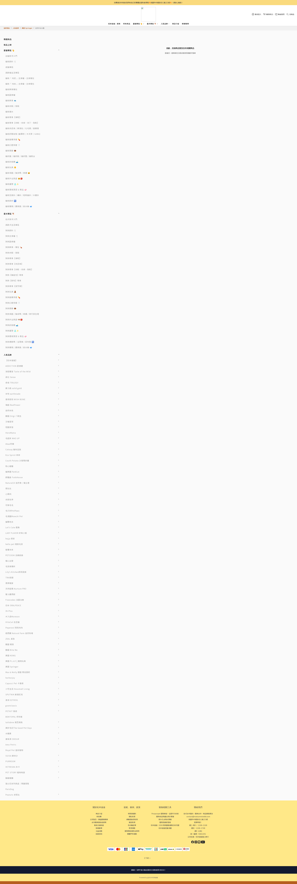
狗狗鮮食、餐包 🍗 (13, 247)
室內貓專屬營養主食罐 (72, 506)
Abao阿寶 (9, 443)
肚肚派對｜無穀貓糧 (71, 445)
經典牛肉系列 (68, 634)
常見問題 (132, 828)
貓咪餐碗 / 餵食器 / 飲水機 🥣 (18, 206)
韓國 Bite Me (11, 649)
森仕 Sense (10, 377)
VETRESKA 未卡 (12, 766)
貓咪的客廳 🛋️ (11, 161)
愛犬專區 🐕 (151, 24)
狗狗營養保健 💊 (12, 297)
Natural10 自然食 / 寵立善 (17, 482)
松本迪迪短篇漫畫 (165, 828)
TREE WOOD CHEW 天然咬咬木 (73, 363)
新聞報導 (185, 24)
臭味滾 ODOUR (12, 739)
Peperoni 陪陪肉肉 (14, 627)
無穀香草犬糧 (68, 400)
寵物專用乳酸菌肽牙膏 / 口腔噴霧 (73, 608)
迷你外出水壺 (39, 28)
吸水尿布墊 (67, 773)
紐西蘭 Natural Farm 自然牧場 (19, 633)
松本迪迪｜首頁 (114, 24)
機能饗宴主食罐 (69, 556)
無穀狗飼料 (67, 372)
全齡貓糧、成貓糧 (70, 389)
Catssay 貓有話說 (13, 449)
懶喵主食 (66, 461)
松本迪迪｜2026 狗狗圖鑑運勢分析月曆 (165, 825)
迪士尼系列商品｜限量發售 (17, 783)
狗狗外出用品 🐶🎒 (14, 319)
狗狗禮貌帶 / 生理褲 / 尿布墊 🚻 (19, 341)
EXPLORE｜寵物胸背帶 (73, 695)
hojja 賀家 (10, 538)
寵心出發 (9, 560)
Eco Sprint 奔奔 (12, 455)
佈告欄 (99, 816)
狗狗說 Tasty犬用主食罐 (72, 580)
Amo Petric (10, 744)
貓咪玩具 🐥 (10, 167)
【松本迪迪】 (11, 360)
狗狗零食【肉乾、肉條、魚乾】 (19, 269)
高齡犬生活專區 (12, 224)
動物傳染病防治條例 (132, 831)
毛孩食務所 (10, 566)
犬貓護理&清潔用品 (71, 562)
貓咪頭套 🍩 (10, 150)
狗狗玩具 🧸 (10, 291)
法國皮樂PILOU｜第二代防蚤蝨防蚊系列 (72, 597)
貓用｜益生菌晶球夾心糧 (72, 435)
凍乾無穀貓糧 (68, 500)
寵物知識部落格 (165, 822)
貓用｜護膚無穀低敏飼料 (72, 441)
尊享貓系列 (67, 378)
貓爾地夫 (9, 521)
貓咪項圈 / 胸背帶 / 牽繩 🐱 (17, 172)
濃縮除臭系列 (68, 734)
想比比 (8, 488)
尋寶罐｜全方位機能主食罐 (72, 452)
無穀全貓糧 (67, 383)
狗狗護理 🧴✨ (12, 330)
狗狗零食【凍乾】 (13, 258)
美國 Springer (27, 28)
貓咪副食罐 (10, 95)
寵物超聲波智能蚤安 (71, 673)
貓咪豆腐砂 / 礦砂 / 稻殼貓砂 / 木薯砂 (22, 195)
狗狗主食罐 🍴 (11, 236)
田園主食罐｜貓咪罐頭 (72, 478)
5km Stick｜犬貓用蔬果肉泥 (72, 647)
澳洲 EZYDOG (11, 700)
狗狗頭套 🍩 (10, 308)
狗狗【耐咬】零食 (13, 280)
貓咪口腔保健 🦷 (12, 145)
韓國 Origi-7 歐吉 (13, 416)
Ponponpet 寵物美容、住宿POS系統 (165, 813)
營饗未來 (9, 549)
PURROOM (10, 761)
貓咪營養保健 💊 (12, 139)
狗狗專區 (66, 740)
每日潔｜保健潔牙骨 (71, 584)
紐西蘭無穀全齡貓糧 (71, 395)
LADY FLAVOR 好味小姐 (16, 533)
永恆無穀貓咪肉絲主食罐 (72, 591)
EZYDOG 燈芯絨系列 (72, 701)
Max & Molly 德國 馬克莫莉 (17, 672)
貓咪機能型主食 (69, 779)
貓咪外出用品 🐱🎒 (14, 178)
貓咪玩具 (66, 662)
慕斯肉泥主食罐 (69, 550)
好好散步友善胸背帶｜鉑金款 (72, 680)
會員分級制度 (99, 825)
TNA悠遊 (9, 577)
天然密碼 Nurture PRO (15, 588)
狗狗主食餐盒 (68, 573)
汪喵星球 (9, 421)
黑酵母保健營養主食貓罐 (72, 530)
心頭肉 (8, 494)
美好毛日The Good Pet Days (18, 727)
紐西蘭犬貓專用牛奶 (71, 640)
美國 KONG (10, 655)
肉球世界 (9, 499)
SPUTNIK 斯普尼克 (14, 694)
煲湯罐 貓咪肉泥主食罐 (73, 517)
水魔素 (8, 733)
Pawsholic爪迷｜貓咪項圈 (72, 730)
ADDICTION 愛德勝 (14, 366)
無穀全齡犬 (67, 367)
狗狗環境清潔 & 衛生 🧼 (16, 336)
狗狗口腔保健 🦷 (12, 302)
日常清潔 (66, 745)
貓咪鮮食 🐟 (10, 100)
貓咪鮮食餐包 (11, 89)
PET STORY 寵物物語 (15, 772)
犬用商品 (66, 723)
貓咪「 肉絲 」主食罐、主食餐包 (19, 83)
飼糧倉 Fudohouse (14, 477)
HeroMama (10, 432)
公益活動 (99, 831)
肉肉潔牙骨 (67, 567)
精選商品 (8, 39)
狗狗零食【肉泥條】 (14, 263)
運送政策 (132, 822)
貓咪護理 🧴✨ (12, 184)
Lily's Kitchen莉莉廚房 (15, 572)
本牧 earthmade (12, 393)
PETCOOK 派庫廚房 (14, 555)
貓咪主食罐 (67, 467)
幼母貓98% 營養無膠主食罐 (73, 424)
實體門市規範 (132, 834)
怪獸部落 (9, 427)
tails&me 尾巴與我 (14, 722)
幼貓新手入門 (11, 56)
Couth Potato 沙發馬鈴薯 (17, 460)
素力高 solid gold (13, 388)
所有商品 (126, 24)
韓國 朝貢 (9, 644)
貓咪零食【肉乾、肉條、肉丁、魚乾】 (22, 122)
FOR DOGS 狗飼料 (71, 411)
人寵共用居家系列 (70, 751)
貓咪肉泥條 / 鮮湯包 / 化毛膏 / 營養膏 (22, 128)
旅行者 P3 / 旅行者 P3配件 (72, 686)
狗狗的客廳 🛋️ (11, 325)
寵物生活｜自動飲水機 (72, 706)
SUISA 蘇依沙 (11, 755)
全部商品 (7, 28)
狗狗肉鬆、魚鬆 (12, 252)
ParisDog (9, 789)
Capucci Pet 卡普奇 (14, 683)
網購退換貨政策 (132, 819)
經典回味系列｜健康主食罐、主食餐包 (72, 524)
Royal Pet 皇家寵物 (14, 750)
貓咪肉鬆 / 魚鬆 (12, 106)
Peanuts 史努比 (12, 794)
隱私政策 (132, 816)
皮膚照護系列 (68, 756)
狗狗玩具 (66, 656)
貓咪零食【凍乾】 (13, 117)
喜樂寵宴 (9, 583)
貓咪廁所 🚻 (10, 200)
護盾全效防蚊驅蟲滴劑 (72, 601)
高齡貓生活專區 (12, 72)
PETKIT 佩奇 (11, 711)
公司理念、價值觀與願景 (99, 819)
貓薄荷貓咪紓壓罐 (70, 511)
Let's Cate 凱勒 (12, 527)
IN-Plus (9, 611)
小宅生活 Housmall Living (17, 688)
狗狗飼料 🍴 (10, 230)
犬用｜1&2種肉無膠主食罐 (72, 429)
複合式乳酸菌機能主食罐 (72, 546)
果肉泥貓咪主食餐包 (71, 456)
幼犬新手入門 (11, 219)
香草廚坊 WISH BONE (15, 399)
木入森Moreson (12, 616)
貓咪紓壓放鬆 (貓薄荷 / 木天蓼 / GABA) (22, 133)
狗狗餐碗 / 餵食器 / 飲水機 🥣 (18, 347)
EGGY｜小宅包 (69, 690)
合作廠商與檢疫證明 (99, 822)
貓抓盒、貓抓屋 (69, 762)
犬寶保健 (66, 617)
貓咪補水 (9, 111)
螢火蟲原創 (10, 594)
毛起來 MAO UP (12, 438)
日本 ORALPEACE (13, 605)
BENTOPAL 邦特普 (13, 716)
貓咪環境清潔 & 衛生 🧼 (16, 189)
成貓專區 (9, 67)
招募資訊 (99, 834)
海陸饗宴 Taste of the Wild (18, 371)
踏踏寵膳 (9, 778)
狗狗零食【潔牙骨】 (14, 286)
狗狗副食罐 (10, 241)
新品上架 (8, 44)
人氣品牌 (164, 24)
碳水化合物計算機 (165, 819)
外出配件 (66, 768)
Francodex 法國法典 (14, 599)
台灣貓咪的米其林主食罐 (72, 541)
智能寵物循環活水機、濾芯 (72, 719)
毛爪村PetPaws (12, 510)
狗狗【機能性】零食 (14, 275)
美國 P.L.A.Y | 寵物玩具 (15, 661)
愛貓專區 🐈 (137, 24)
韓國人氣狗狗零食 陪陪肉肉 (73, 630)
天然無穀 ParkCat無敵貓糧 (72, 474)
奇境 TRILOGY (11, 382)
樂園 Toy (67, 623)
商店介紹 (175, 24)
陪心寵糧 (9, 466)
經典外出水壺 (68, 667)
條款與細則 (132, 813)
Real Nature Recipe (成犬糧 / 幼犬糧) (72, 407)
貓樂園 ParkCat (12, 471)
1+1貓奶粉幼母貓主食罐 (73, 534)
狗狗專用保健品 (69, 612)
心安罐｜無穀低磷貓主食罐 (72, 496)
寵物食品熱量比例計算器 (165, 816)
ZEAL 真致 (10, 638)
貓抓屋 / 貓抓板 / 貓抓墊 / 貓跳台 (20, 156)
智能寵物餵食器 (69, 712)
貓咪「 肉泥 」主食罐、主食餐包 (19, 78)
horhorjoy (10, 677)
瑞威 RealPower (12, 404)
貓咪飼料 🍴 (10, 61)
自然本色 (9, 410)
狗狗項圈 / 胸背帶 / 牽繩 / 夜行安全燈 (22, 314)
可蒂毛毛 (9, 505)
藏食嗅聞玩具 (68, 651)
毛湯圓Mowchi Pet (14, 516)
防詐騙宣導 (132, 825)
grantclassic (11, 705)
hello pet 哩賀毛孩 (14, 544)
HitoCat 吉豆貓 (12, 622)
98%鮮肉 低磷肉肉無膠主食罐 (73, 491)
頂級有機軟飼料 (69, 417)
